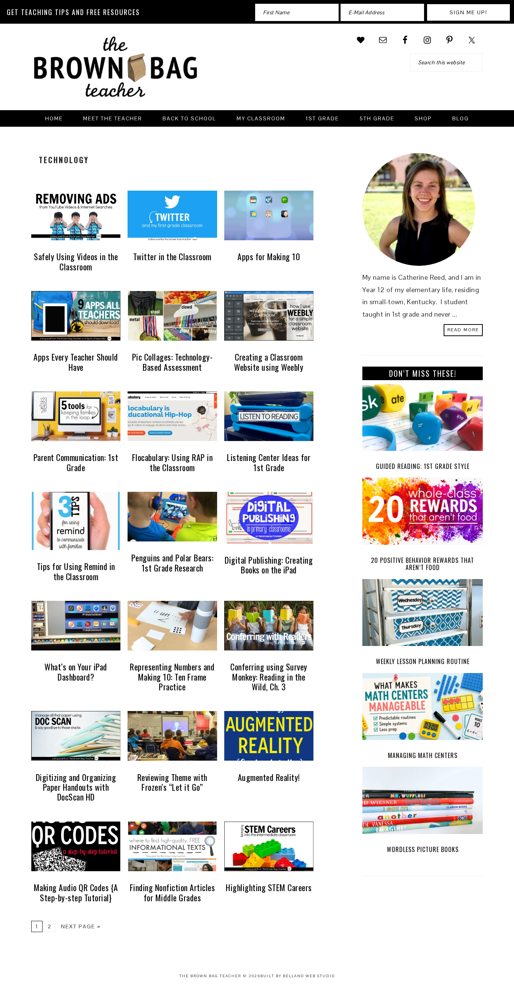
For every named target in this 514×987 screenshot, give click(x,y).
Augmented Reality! (269, 777)
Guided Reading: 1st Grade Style (423, 466)
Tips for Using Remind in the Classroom (76, 571)
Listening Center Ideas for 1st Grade (268, 462)
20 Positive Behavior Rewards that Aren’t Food (422, 564)
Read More (463, 330)
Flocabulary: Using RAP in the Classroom (172, 462)
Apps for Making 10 (268, 256)
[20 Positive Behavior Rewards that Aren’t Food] (422, 513)
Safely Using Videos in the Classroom (76, 261)
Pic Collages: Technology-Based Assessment (172, 362)
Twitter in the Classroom (172, 256)
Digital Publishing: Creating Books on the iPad (269, 565)
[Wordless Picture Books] (422, 802)
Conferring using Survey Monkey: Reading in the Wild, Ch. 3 (268, 677)
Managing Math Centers (423, 755)
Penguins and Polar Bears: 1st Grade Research (172, 562)
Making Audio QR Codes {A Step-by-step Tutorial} (76, 892)
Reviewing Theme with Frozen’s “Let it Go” (172, 782)
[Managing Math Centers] (422, 708)
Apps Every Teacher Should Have (75, 362)
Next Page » (81, 926)
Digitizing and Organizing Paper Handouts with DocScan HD (76, 787)
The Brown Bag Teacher (116, 71)
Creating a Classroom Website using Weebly (268, 362)
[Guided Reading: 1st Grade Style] (422, 419)
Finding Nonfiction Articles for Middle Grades (172, 892)
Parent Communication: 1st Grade (76, 462)
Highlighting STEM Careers (269, 887)
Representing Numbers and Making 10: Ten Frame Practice (172, 677)
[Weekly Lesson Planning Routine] (422, 614)
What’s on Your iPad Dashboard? (75, 671)
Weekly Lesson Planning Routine (423, 661)
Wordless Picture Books (423, 849)
